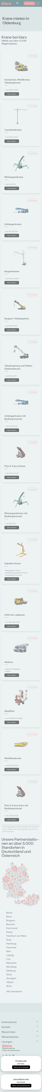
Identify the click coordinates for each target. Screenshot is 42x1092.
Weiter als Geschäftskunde (21, 1086)
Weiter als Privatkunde (21, 1067)
